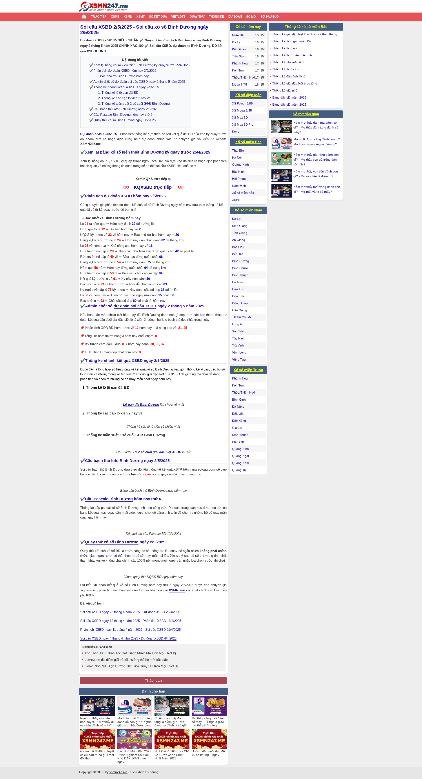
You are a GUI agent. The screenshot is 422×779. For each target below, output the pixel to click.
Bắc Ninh (238, 171)
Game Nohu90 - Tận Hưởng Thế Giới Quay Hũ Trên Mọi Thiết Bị (131, 666)
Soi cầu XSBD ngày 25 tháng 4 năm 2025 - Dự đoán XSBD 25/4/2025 (130, 612)
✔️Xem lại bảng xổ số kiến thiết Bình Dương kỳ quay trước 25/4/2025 (139, 65)
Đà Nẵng (238, 406)
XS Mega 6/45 (242, 110)
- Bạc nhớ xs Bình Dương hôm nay (123, 76)
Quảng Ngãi (240, 456)
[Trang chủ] (103, 7)
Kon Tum (238, 70)
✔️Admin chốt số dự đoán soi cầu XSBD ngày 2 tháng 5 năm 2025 (137, 81)
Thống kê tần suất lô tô (288, 62)
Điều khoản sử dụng (144, 772)
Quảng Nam (240, 463)
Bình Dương (240, 261)
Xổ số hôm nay (248, 27)
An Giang (238, 240)
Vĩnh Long (239, 352)
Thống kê (216, 16)
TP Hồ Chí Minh (243, 317)
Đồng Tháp (240, 303)
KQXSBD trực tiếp (153, 187)
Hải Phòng (239, 178)
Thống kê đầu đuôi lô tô (288, 76)
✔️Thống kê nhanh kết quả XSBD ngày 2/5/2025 (124, 87)
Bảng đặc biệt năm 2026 (289, 97)
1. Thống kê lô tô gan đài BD (118, 92)
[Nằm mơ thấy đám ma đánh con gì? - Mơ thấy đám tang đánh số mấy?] (282, 126)
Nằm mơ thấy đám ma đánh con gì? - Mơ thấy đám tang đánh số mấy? (315, 127)
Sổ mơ (251, 16)
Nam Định (239, 185)
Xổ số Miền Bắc (243, 192)
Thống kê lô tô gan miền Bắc (292, 41)
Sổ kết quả (158, 16)
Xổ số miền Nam (248, 210)
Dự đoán (235, 16)
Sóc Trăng (239, 331)
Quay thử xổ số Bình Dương (111, 542)
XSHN (236, 200)
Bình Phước (240, 268)
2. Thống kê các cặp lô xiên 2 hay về (124, 98)
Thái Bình (239, 150)
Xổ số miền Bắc (248, 142)
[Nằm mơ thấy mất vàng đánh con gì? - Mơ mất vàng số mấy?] (282, 191)
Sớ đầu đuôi (270, 16)
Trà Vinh (238, 345)
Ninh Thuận (240, 434)
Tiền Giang (239, 56)
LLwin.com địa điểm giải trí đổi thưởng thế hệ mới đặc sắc (126, 660)
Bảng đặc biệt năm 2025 (289, 104)
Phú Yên (238, 442)
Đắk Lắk (238, 413)
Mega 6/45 (239, 84)
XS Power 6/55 (242, 103)
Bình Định (239, 399)
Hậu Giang (239, 310)
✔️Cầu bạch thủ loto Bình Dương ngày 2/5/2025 (123, 109)
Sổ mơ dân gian (306, 114)
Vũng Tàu (239, 359)
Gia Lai (237, 427)
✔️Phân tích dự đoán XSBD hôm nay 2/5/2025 (122, 70)
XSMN (128, 16)
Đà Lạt (236, 42)
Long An (238, 324)
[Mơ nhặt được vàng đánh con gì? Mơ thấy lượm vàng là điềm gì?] (282, 143)
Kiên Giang (239, 49)
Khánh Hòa (240, 63)
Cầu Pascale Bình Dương (109, 499)
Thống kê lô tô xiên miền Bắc (292, 55)
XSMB (115, 16)
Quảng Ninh (240, 164)
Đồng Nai (238, 296)
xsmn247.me (118, 772)
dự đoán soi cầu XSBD (135, 306)
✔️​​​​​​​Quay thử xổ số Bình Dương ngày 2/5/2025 (122, 120)
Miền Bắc (238, 35)
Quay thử (197, 16)
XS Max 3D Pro (242, 124)
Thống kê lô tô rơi (284, 48)
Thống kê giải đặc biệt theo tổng (294, 83)
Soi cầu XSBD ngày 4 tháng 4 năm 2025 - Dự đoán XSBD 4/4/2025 (128, 638)
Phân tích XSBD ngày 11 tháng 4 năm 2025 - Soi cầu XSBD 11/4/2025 (130, 629)
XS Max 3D (240, 117)
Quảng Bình (240, 449)
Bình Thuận (240, 275)
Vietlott (178, 16)
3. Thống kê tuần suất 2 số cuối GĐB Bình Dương (134, 103)
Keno (235, 131)
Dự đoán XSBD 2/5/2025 (98, 134)
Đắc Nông (239, 420)
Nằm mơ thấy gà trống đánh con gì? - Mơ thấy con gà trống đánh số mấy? (316, 159)
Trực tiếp (99, 16)
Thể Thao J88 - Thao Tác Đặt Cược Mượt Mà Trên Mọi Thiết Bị (130, 653)
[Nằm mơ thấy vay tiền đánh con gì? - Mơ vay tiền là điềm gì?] (282, 175)
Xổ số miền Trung (248, 370)
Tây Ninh (238, 338)
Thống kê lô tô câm (285, 69)
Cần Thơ (238, 289)
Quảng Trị (239, 470)
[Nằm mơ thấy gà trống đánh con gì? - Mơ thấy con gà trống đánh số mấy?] (282, 158)
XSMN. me (177, 590)
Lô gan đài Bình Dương (141, 404)
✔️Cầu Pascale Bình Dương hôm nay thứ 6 (120, 114)
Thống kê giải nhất (285, 90)
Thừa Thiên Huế (243, 77)
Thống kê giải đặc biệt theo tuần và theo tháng (304, 34)
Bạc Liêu (238, 247)
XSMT (140, 16)
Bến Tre (237, 254)
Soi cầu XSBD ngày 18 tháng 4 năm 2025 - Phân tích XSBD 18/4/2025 (130, 621)
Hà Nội (237, 157)
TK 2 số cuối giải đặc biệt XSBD (157, 452)
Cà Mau (237, 282)
